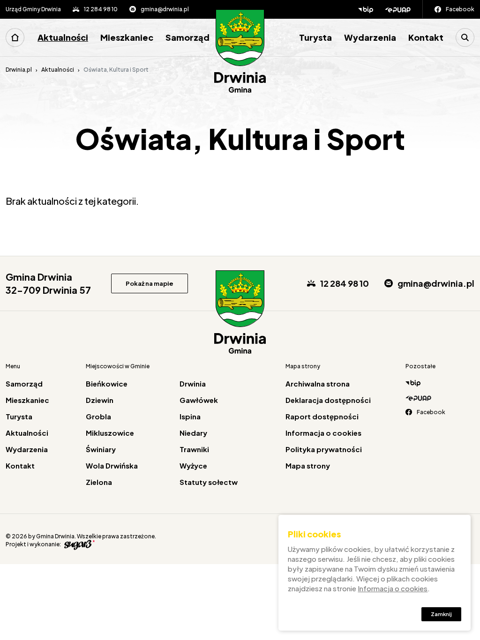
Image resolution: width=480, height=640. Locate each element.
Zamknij (441, 614)
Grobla (98, 416)
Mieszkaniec (126, 37)
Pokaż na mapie (149, 283)
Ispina (190, 416)
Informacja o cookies (323, 432)
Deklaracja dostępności (328, 399)
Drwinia (193, 383)
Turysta (315, 37)
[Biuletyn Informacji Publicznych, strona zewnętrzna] (365, 9)
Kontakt (425, 37)
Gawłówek (199, 399)
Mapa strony (307, 465)
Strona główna (15, 37)
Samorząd (187, 37)
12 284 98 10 (101, 9)
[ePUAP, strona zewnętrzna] (404, 9)
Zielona (99, 481)
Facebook (460, 9)
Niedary (193, 432)
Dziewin (99, 399)
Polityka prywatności (323, 449)
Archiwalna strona (317, 383)
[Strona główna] (240, 51)
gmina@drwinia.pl (165, 9)
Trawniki (194, 449)
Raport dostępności (322, 416)
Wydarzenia (370, 37)
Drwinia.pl (19, 69)
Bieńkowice (107, 383)
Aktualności (63, 37)
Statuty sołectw (209, 481)
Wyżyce (193, 465)
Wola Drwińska (112, 465)
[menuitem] (18, 37)
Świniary (101, 449)
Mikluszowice (110, 432)
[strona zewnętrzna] (78, 544)
